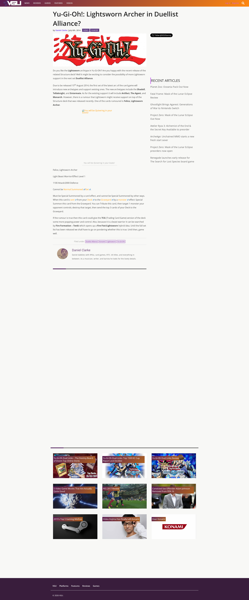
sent (72, 199)
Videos (69, 3)
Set (87, 189)
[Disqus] (99, 305)
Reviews (37, 3)
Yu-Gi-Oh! (121, 241)
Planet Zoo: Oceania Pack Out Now (169, 86)
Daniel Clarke (61, 30)
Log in (227, 3)
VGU (55, 586)
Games (96, 586)
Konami (102, 241)
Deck (89, 199)
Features (58, 3)
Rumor (94, 30)
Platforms (63, 586)
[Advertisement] (99, 425)
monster (122, 199)
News (27, 3)
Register (235, 3)
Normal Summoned (73, 189)
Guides (48, 3)
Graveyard (106, 199)
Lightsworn (111, 241)
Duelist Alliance (91, 241)
